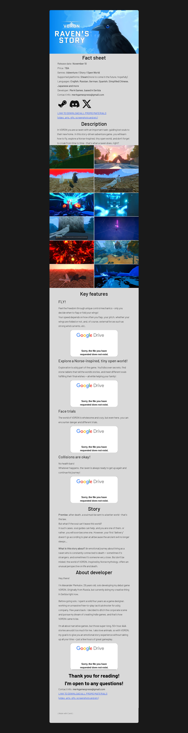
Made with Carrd (65, 713)
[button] (62, 104)
